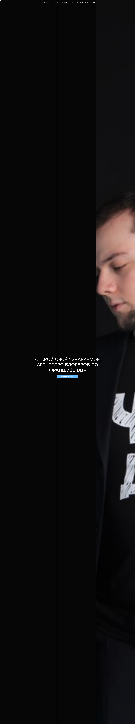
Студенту (94, 2)
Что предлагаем (43, 2)
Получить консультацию (67, 376)
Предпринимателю (68, 2)
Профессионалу (82, 2)
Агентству (54, 2)
